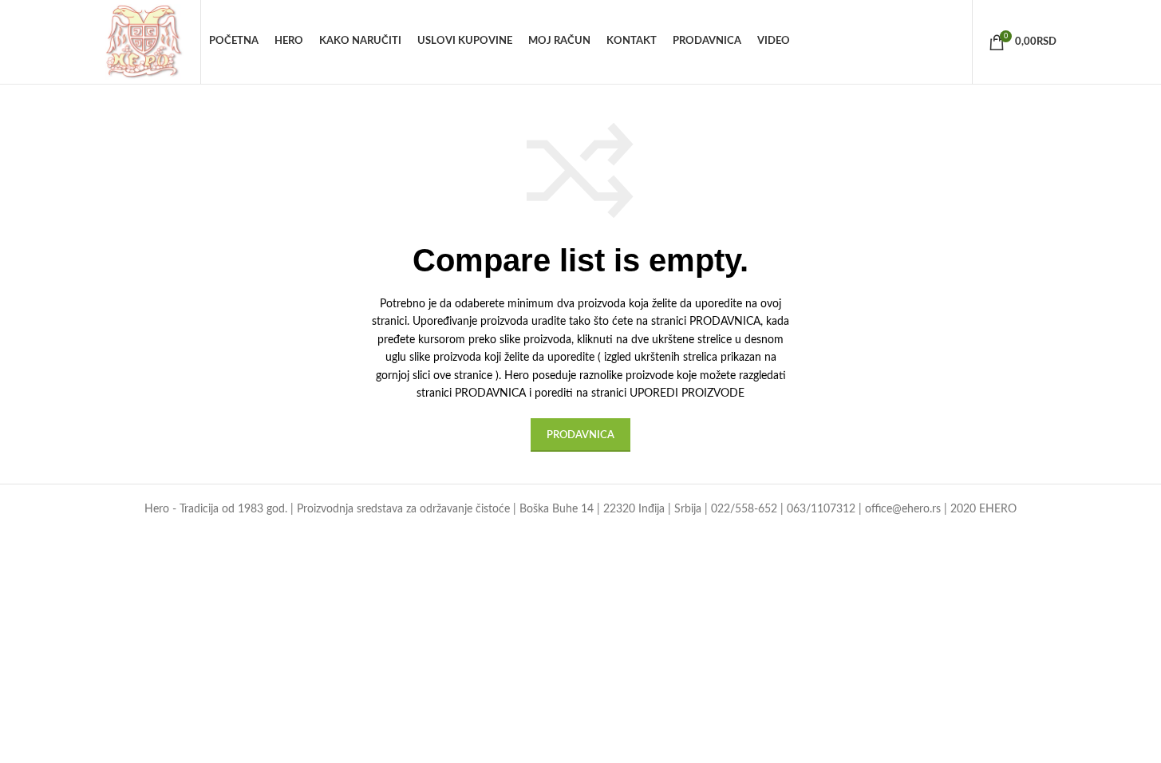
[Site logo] (145, 41)
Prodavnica (580, 435)
